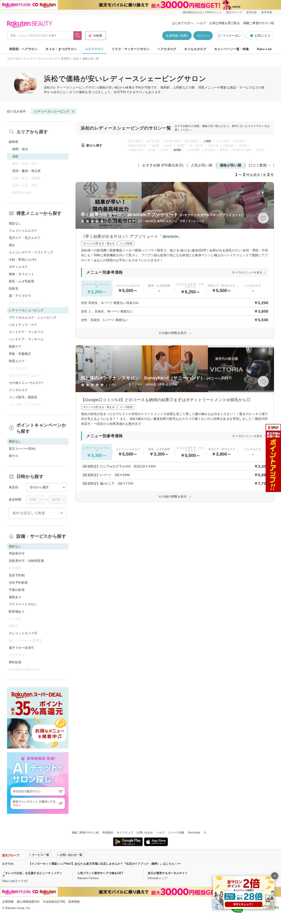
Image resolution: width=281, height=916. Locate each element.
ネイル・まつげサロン (61, 49)
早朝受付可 (17, 553)
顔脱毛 (13, 288)
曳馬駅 (177, 149)
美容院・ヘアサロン (23, 49)
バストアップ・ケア (23, 324)
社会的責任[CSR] (54, 901)
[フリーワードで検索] (77, 35)
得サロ (13, 456)
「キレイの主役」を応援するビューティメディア (32, 874)
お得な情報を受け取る (224, 23)
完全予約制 (17, 575)
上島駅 (207, 141)
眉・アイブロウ (20, 296)
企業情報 (8, 901)
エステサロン (94, 49)
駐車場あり (17, 611)
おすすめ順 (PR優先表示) (163, 165)
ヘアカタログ (167, 49)
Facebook (194, 832)
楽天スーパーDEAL (22, 448)
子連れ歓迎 (17, 589)
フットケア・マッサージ (26, 332)
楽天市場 (266, 12)
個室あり (15, 597)
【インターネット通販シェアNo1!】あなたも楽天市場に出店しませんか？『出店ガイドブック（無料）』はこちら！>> (105, 863)
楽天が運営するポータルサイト (168, 873)
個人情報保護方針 (28, 901)
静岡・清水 (20, 149)
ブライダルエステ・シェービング (32, 317)
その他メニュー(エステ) (26, 382)
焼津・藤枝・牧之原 (26, 171)
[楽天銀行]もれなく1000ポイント (202, 12)
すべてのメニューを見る (247, 272)
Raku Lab (264, 49)
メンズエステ (18, 390)
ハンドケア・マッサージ (26, 339)
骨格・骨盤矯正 (20, 353)
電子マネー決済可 (21, 647)
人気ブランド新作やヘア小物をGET (100, 873)
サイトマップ (125, 832)
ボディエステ (18, 267)
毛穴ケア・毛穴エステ (24, 238)
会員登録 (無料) (177, 35)
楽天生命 (251, 12)
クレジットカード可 (23, 633)
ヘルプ (201, 23)
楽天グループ (234, 12)
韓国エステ (17, 361)
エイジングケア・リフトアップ (31, 252)
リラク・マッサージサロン (131, 49)
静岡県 (65, 58)
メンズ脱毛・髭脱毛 (23, 397)
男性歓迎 (15, 662)
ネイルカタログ (195, 49)
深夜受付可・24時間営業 (26, 561)
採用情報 (74, 901)
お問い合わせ (145, 832)
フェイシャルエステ (23, 230)
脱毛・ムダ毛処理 (21, 281)
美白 (12, 245)
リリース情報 (176, 832)
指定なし (15, 223)
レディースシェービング (42, 58)
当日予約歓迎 (18, 582)
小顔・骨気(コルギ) (22, 259)
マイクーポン (232, 35)
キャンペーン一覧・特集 (231, 49)
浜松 (76, 58)
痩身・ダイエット (21, 274)
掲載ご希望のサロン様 (258, 23)
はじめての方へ (182, 23)
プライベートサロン (23, 604)
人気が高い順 (202, 165)
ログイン (203, 35)
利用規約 (108, 832)
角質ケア (15, 346)
